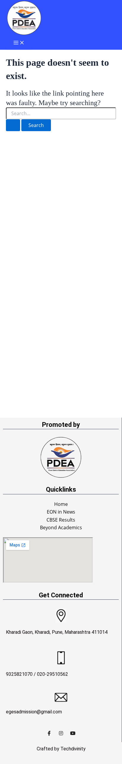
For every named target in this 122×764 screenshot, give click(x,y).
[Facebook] (49, 733)
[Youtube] (72, 733)
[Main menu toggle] (19, 43)
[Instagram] (61, 733)
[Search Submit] (13, 125)
